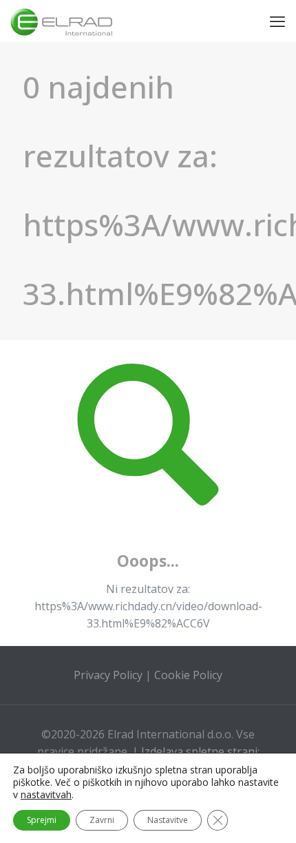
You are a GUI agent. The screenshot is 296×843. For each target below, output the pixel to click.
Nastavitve (167, 820)
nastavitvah (46, 795)
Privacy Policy (108, 675)
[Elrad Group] (61, 20)
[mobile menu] (277, 20)
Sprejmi (41, 820)
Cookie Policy (188, 675)
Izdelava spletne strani (199, 751)
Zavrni (101, 820)
